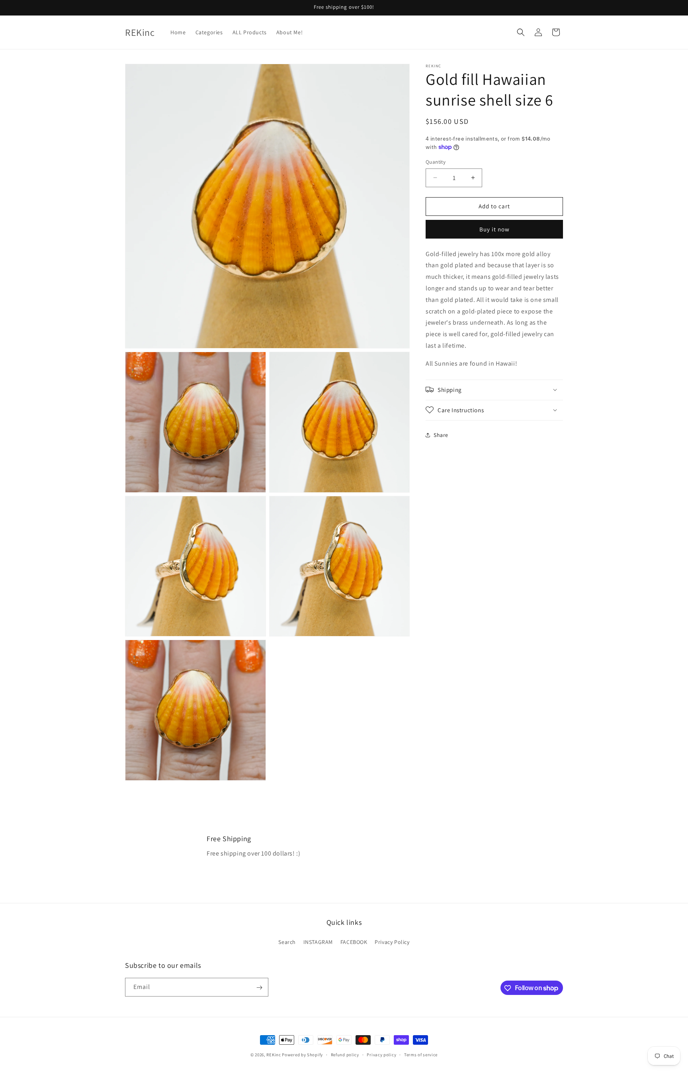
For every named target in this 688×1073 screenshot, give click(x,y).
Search (287, 941)
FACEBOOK (353, 941)
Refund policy (345, 1054)
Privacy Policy (392, 941)
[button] (521, 32)
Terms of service (421, 1054)
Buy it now (494, 229)
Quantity (436, 162)
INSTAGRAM (318, 941)
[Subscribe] (259, 987)
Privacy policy (381, 1054)
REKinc (273, 1054)
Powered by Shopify (302, 1054)
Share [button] (441, 435)
